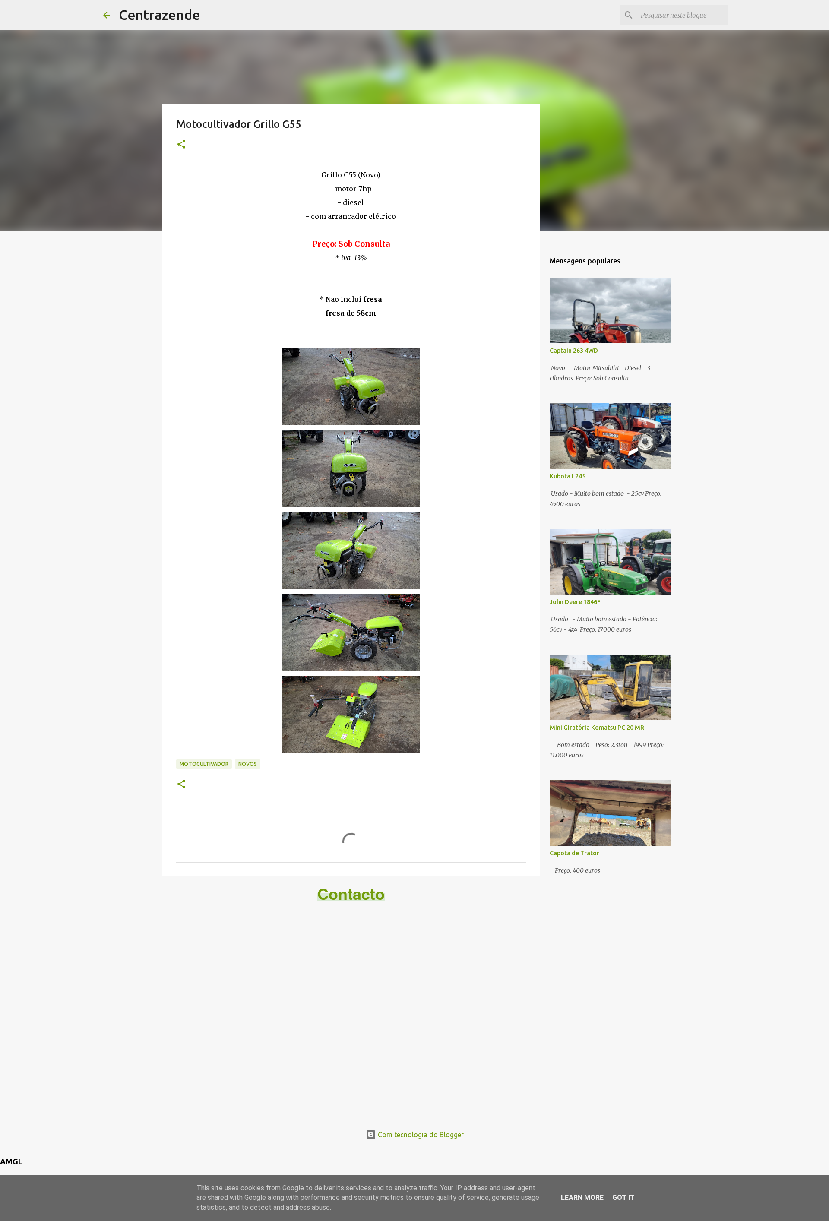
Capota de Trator (574, 853)
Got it (623, 1197)
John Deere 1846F (575, 601)
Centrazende (159, 14)
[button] (181, 145)
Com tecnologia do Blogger (420, 1135)
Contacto (351, 893)
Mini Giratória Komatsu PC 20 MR (597, 727)
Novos (247, 764)
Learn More (582, 1197)
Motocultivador (204, 764)
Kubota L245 (567, 476)
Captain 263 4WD (574, 350)
